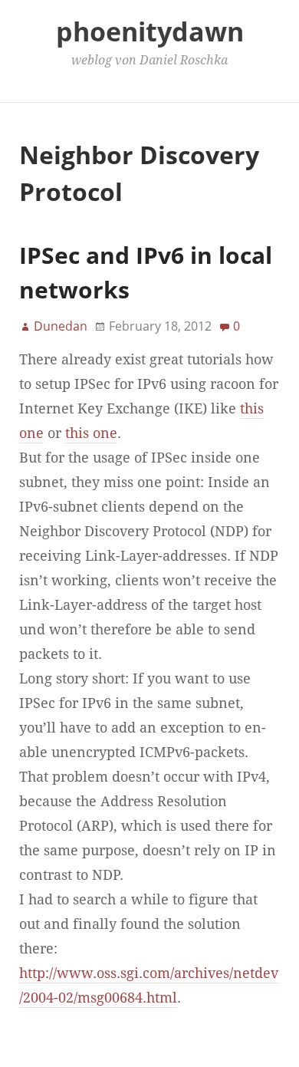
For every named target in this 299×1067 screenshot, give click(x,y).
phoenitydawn (150, 31)
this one (91, 433)
